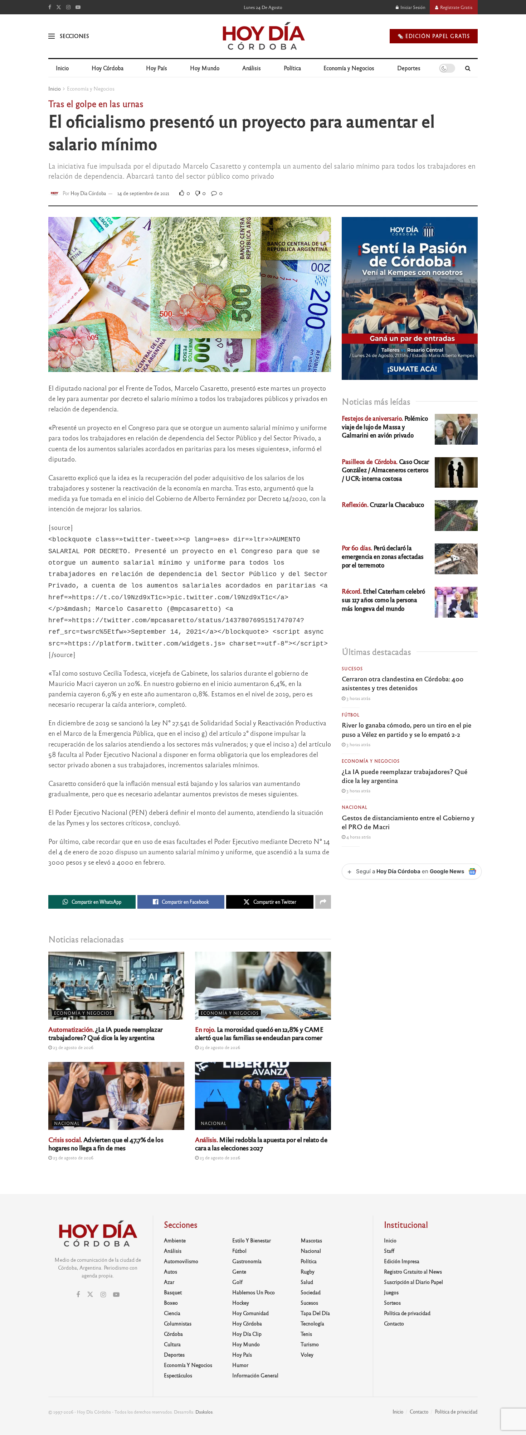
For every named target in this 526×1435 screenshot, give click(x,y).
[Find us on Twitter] (58, 7)
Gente (239, 1271)
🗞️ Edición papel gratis (434, 36)
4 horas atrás (358, 837)
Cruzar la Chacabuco (383, 504)
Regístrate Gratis (455, 7)
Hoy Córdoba (107, 67)
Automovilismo (181, 1261)
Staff (389, 1250)
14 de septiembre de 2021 (143, 193)
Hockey (240, 1302)
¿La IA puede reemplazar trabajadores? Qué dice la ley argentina (105, 1033)
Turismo (310, 1344)
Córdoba (173, 1333)
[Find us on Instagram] (68, 7)
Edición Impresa (401, 1261)
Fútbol (351, 714)
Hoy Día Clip (247, 1333)
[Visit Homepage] (263, 36)
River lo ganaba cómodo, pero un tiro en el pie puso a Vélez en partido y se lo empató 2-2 (406, 729)
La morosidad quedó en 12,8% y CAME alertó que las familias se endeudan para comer (259, 1033)
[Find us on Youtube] (78, 7)
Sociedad (311, 1292)
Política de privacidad (407, 1313)
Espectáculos (178, 1375)
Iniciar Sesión (412, 7)
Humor (240, 1365)
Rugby (308, 1271)
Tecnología (312, 1323)
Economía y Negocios (348, 67)
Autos (170, 1271)
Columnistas (177, 1323)
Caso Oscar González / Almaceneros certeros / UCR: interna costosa (385, 470)
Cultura (172, 1344)
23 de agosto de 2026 (72, 1047)
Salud (307, 1282)
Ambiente (175, 1240)
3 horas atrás (357, 698)
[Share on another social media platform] (323, 902)
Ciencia (172, 1313)
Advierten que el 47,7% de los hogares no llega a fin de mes (105, 1143)
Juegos (391, 1292)
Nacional (67, 1123)
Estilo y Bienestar (251, 1240)
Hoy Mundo (204, 67)
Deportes (408, 67)
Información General (255, 1375)
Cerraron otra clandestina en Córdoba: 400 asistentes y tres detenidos (402, 683)
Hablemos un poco (253, 1292)
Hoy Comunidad (250, 1313)
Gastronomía (247, 1261)
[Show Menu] (51, 36)
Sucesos (352, 668)
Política (292, 67)
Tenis (306, 1333)
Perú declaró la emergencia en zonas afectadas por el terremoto (383, 556)
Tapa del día (315, 1313)
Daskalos (204, 1412)
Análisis (251, 67)
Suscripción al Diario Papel (413, 1282)
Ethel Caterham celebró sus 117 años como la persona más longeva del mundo (383, 599)
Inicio (62, 67)
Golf (237, 1282)
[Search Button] (468, 68)
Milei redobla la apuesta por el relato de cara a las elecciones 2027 (261, 1143)
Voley (307, 1354)
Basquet (173, 1292)
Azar (169, 1282)
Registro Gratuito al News (413, 1271)
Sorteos (392, 1302)
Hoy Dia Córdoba (88, 193)
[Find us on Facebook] (49, 7)
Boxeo (171, 1302)
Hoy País (156, 67)
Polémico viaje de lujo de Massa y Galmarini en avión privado (385, 426)
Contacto (394, 1323)
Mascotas (311, 1240)
